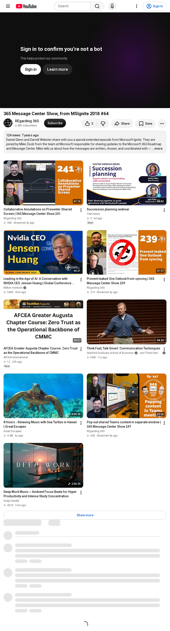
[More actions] (162, 123)
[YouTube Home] (26, 6)
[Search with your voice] (112, 6)
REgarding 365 (27, 121)
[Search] (97, 6)
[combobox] (73, 6)
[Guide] (8, 6)
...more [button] (157, 148)
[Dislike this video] (103, 123)
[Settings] (136, 6)
